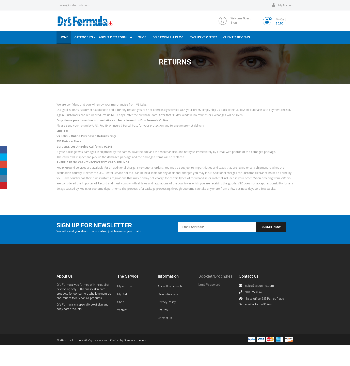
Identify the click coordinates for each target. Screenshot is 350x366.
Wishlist (122, 310)
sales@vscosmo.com (259, 285)
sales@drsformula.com (75, 5)
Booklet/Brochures (215, 276)
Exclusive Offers (203, 37)
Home (64, 37)
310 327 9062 (253, 292)
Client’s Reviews (236, 37)
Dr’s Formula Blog (168, 37)
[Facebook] (3, 149)
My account (124, 286)
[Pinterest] (3, 185)
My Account (285, 5)
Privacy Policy (167, 302)
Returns (163, 310)
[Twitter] (3, 157)
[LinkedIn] (3, 171)
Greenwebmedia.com (137, 340)
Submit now (271, 227)
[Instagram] (3, 178)
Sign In (235, 22)
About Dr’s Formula (115, 37)
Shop (142, 37)
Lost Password (209, 285)
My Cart (122, 294)
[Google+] (3, 164)
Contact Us (165, 317)
